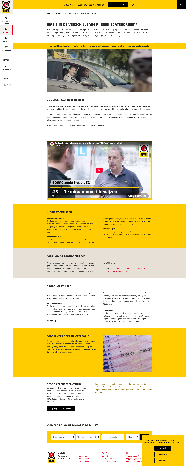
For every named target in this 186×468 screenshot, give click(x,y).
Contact (105, 456)
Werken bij (83, 456)
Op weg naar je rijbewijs (61, 408)
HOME (49, 14)
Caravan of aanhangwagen (99, 46)
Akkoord (163, 448)
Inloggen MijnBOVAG (133, 459)
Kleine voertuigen (80, 46)
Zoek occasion (118, 4)
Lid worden (129, 453)
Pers (80, 453)
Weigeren (162, 460)
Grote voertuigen (118, 46)
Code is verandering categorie (138, 46)
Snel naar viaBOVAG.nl (134, 461)
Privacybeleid (107, 459)
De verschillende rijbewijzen (60, 46)
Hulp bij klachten (85, 459)
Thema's (58, 14)
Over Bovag (106, 453)
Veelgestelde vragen (87, 461)
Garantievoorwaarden (110, 461)
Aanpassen (163, 454)
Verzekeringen (131, 456)
